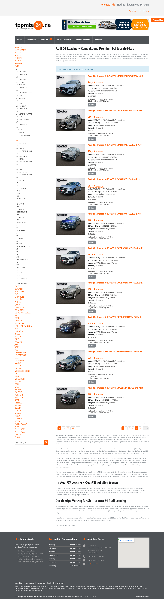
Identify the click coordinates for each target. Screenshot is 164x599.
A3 (17, 77)
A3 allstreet (21, 80)
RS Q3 (18, 191)
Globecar (19, 323)
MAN (17, 358)
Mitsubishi (20, 379)
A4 (17, 90)
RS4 (17, 201)
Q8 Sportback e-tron (24, 175)
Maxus (18, 363)
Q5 (17, 154)
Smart (18, 408)
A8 (17, 127)
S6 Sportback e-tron (24, 246)
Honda (18, 329)
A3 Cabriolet (21, 82)
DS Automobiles (23, 313)
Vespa (17, 421)
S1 (17, 225)
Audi (17, 66)
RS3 (17, 196)
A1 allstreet (21, 72)
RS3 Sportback (21, 199)
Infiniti (18, 337)
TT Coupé (19, 273)
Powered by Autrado (142, 597)
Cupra (18, 302)
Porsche (19, 395)
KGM (17, 347)
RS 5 (17, 185)
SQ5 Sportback (22, 260)
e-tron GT (20, 133)
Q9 (17, 178)
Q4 (17, 146)
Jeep (16, 345)
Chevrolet (20, 297)
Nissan (18, 382)
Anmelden (19, 583)
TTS (17, 281)
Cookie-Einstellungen (55, 583)
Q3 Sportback (21, 143)
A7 (17, 122)
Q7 (17, 164)
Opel (17, 384)
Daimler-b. (20, 307)
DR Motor (20, 310)
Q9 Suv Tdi (20, 180)
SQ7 (17, 262)
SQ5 (17, 257)
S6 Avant (19, 244)
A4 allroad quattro (24, 93)
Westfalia (19, 432)
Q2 (17, 138)
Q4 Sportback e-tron (24, 151)
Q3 (17, 140)
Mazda (18, 366)
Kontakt (98, 39)
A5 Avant (19, 103)
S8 (17, 252)
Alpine (18, 55)
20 (64, 428)
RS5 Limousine (21, 212)
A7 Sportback (21, 125)
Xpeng (18, 435)
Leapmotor (20, 355)
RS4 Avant (20, 204)
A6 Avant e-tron (22, 119)
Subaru (18, 411)
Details (91, 104)
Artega (18, 63)
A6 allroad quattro (24, 114)
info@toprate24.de (94, 564)
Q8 (17, 167)
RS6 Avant (20, 217)
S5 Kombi (19, 238)
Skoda (18, 405)
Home (19, 39)
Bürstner (19, 292)
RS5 (17, 207)
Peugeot (19, 390)
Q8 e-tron (20, 170)
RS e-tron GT (21, 188)
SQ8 (17, 265)
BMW (17, 286)
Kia (16, 350)
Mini (17, 376)
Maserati (19, 360)
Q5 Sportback (21, 156)
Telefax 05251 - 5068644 (96, 560)
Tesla (17, 416)
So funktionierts (64, 39)
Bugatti (19, 289)
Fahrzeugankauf (83, 39)
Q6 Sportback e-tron (24, 162)
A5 (17, 101)
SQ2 (17, 254)
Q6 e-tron (20, 159)
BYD (16, 294)
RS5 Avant (20, 209)
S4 (17, 233)
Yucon (18, 437)
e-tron (19, 130)
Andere (18, 58)
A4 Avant (19, 95)
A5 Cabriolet (21, 106)
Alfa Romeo (20, 50)
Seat (17, 400)
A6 (17, 111)
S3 (17, 228)
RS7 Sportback (21, 223)
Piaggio (18, 392)
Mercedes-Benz (22, 371)
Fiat (16, 315)
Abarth (18, 47)
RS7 (17, 220)
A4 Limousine (21, 98)
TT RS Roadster (22, 278)
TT (17, 270)
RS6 (17, 215)
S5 (17, 236)
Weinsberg (20, 429)
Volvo (18, 427)
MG (16, 374)
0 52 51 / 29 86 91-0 (140, 11)
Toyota (18, 419)
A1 (17, 69)
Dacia (17, 305)
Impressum (29, 583)
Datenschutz (40, 583)
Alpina (18, 53)
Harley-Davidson (23, 326)
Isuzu (17, 339)
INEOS (17, 334)
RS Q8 (18, 193)
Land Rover (20, 352)
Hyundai (19, 331)
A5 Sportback (21, 109)
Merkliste (45, 39)
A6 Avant (19, 117)
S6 (17, 241)
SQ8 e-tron (20, 268)
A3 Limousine (21, 85)
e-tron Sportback (23, 135)
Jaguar (18, 342)
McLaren (19, 368)
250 (78, 428)
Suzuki (18, 413)
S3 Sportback (21, 230)
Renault (19, 397)
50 (68, 428)
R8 (17, 183)
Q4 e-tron (20, 148)
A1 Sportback (21, 74)
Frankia (18, 321)
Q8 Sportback (21, 172)
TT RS (18, 275)
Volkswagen (21, 424)
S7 (17, 249)
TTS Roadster (21, 283)
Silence (18, 403)
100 (72, 428)
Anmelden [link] (159, 20)
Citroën (19, 300)
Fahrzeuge (31, 39)
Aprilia (18, 61)
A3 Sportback (21, 88)
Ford (17, 318)
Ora (16, 387)
